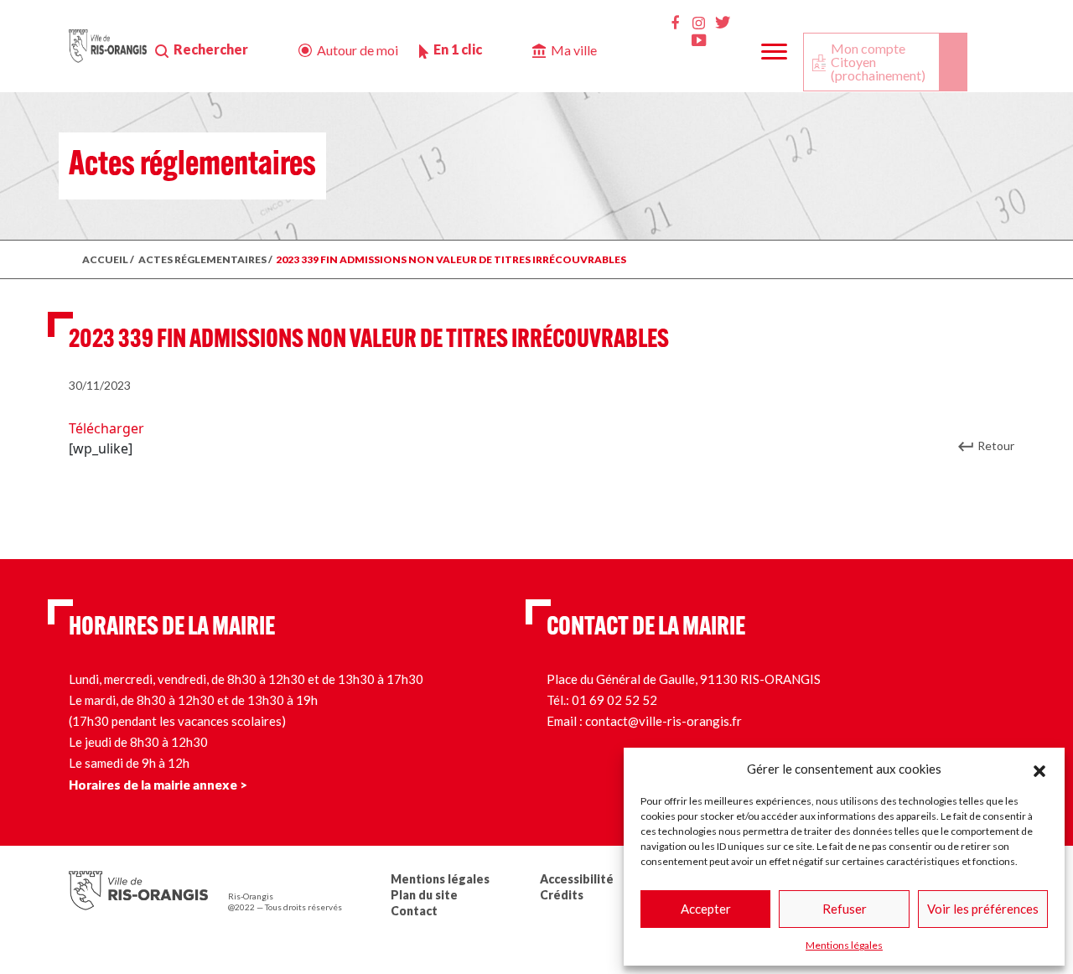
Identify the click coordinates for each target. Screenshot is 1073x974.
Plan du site (424, 895)
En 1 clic (457, 49)
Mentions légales (844, 945)
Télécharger (106, 428)
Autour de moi (357, 50)
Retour (995, 445)
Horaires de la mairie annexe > (158, 784)
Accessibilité (577, 879)
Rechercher (211, 49)
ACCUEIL (105, 259)
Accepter (706, 908)
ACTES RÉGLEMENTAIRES (202, 259)
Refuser (844, 908)
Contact (414, 911)
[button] (1039, 768)
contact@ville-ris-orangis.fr (663, 720)
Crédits (561, 895)
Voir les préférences (983, 908)
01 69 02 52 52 (614, 699)
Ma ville (574, 50)
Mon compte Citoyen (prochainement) (878, 61)
